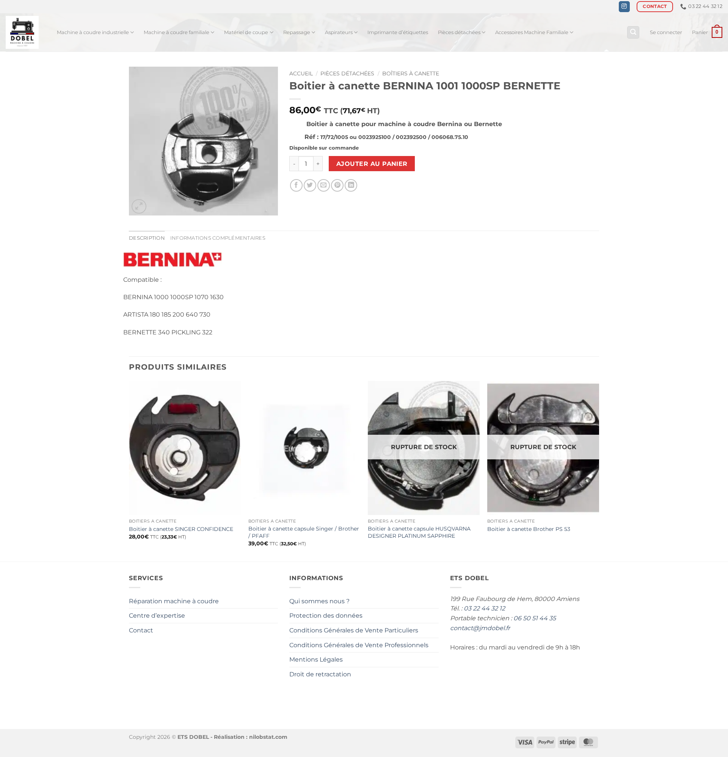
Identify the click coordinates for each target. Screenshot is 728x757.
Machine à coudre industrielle (93, 32)
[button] (633, 32)
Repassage (296, 32)
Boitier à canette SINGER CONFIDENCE (181, 529)
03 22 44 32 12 (484, 608)
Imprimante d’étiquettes (397, 32)
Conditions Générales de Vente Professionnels (358, 645)
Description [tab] (147, 238)
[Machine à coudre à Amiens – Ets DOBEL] (26, 32)
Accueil (301, 73)
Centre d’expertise (157, 615)
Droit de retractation (320, 674)
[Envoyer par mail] (323, 185)
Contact (141, 630)
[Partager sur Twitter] (310, 185)
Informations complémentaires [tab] (217, 238)
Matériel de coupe (246, 32)
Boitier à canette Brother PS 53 (528, 529)
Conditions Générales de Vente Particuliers (353, 630)
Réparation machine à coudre (174, 601)
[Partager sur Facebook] (296, 185)
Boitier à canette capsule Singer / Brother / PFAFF (303, 532)
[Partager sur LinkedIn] (351, 185)
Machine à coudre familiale (176, 32)
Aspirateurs (339, 32)
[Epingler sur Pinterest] (337, 185)
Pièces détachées (459, 32)
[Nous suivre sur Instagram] (624, 6)
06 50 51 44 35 (534, 618)
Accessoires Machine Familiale (531, 32)
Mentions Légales (316, 659)
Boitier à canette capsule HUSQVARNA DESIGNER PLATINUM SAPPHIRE (419, 532)
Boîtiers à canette (410, 73)
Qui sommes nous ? (319, 601)
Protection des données (325, 615)
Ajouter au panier (372, 163)
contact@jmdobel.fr (480, 628)
